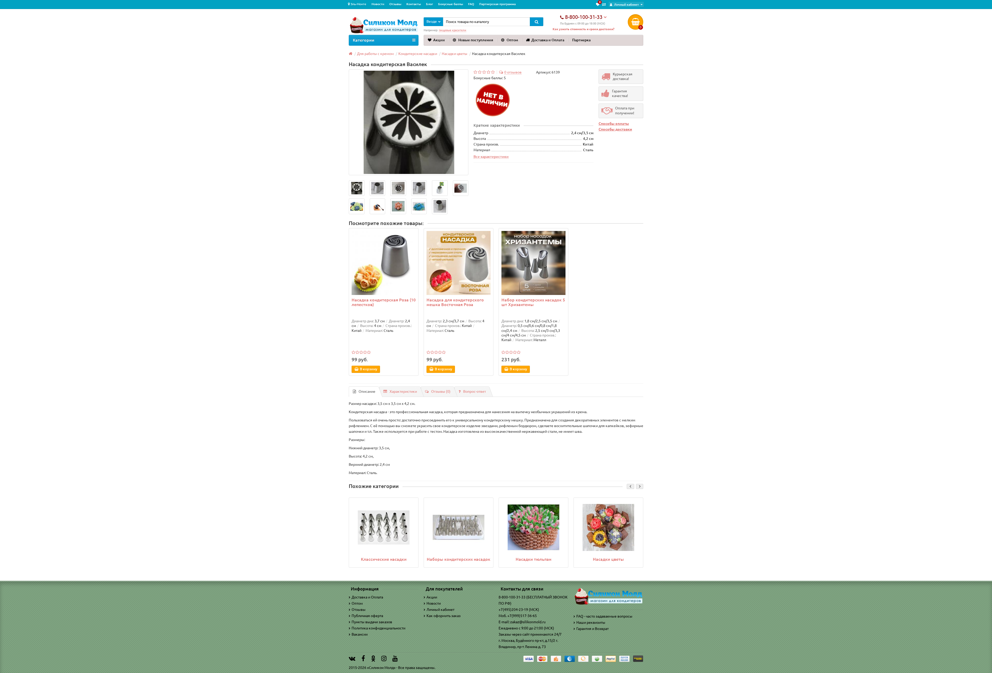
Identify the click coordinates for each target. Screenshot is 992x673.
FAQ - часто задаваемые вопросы (604, 616)
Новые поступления (475, 40)
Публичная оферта (367, 616)
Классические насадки (384, 559)
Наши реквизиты (590, 622)
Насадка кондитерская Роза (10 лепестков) (384, 302)
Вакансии (360, 634)
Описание (367, 391)
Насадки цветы (608, 559)
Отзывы (395, 4)
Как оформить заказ (444, 616)
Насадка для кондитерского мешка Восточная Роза (455, 302)
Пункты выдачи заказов (372, 622)
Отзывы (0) (441, 391)
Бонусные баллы (450, 4)
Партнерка (581, 40)
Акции (439, 40)
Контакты (413, 4)
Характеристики (403, 391)
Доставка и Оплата (547, 40)
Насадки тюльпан (533, 559)
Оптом (512, 40)
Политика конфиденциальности (378, 628)
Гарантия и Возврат (592, 629)
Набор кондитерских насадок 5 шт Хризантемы (533, 302)
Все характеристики (491, 157)
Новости (377, 4)
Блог (429, 4)
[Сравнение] (604, 4)
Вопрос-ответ (474, 391)
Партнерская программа (497, 4)
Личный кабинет (440, 609)
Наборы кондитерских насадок (458, 559)
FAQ (471, 4)
